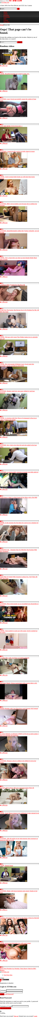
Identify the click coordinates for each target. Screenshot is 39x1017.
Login (2, 994)
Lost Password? (9, 994)
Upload (6, 20)
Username (3, 990)
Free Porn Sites (8, 975)
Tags (5, 18)
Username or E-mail (6, 1006)
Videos (6, 13)
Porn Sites (6, 22)
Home (5, 12)
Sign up (16, 1016)
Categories (7, 17)
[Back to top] (0, 980)
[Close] (0, 981)
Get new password (5, 1008)
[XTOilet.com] (4, 2)
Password (3, 992)
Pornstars (6, 15)
